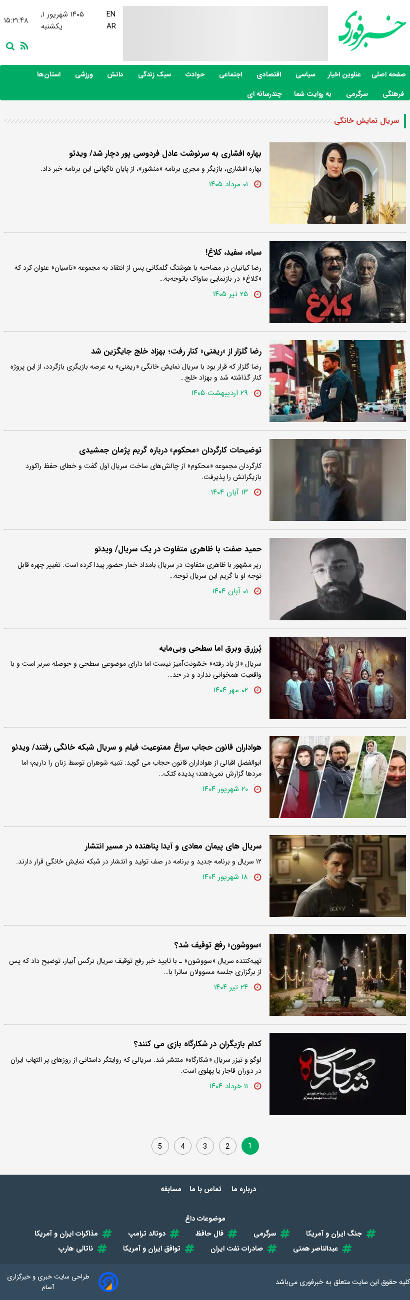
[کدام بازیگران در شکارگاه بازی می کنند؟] (338, 1074)
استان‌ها (49, 74)
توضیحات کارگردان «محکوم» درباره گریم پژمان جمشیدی (170, 450)
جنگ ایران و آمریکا (334, 1233)
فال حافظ (210, 1233)
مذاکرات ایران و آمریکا (66, 1233)
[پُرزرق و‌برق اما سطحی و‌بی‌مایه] (338, 678)
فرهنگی (394, 94)
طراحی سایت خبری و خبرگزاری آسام (48, 1282)
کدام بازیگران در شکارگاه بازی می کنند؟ (198, 1044)
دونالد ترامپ (147, 1233)
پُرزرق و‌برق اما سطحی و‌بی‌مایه (210, 648)
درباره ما (245, 1189)
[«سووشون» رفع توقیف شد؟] (338, 975)
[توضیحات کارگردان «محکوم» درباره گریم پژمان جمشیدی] (338, 480)
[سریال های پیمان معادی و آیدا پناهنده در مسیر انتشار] (338, 876)
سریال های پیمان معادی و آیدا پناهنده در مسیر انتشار (173, 846)
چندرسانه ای (265, 94)
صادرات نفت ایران (236, 1248)
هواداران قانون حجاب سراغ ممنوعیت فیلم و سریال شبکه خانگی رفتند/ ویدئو (137, 747)
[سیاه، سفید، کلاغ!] (338, 282)
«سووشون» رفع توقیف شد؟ (218, 945)
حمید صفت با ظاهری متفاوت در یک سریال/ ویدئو (178, 549)
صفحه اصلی (389, 74)
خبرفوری (312, 1282)
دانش (116, 74)
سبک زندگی (155, 74)
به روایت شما (314, 94)
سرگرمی (358, 94)
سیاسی (307, 74)
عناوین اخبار (344, 74)
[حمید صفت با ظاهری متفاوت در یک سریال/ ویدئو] (338, 579)
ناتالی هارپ (75, 1248)
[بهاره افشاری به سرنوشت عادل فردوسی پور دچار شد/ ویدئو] (338, 183)
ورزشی (84, 74)
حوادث (196, 74)
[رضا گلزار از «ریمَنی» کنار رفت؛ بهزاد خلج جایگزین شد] (338, 381)
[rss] (22, 44)
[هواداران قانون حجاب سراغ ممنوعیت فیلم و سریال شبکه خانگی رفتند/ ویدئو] (338, 777)
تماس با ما (207, 1189)
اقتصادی (269, 74)
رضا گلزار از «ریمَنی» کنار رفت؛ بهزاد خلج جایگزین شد (176, 351)
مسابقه (171, 1189)
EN (111, 14)
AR (111, 26)
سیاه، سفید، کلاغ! (234, 252)
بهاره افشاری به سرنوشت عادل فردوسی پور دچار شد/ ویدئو (165, 153)
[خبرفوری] (367, 30)
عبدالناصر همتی (315, 1248)
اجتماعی (231, 74)
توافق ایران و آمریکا (151, 1248)
